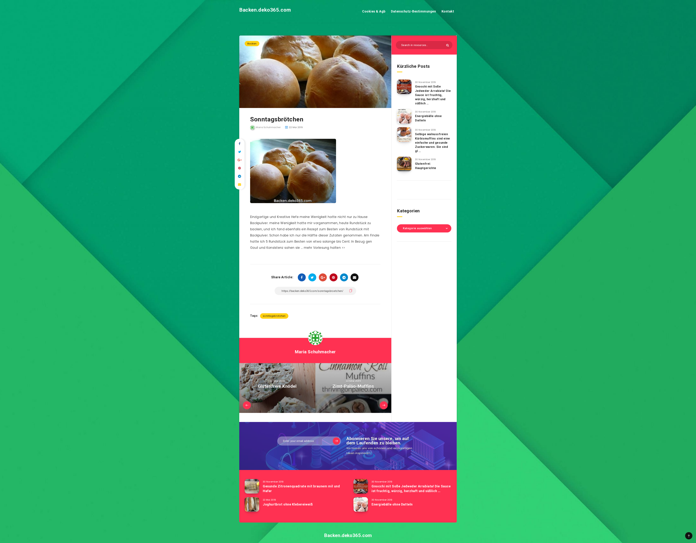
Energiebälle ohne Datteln (392, 504)
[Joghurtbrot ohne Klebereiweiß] (252, 504)
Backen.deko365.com (265, 10)
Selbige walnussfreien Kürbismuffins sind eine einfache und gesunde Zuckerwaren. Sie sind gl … (432, 142)
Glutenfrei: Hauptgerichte (425, 166)
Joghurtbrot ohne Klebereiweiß (288, 504)
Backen (252, 43)
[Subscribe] (336, 441)
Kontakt (448, 11)
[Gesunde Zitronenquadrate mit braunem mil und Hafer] (252, 486)
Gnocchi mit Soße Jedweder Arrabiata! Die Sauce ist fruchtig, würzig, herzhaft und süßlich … (433, 95)
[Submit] (447, 45)
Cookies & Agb (374, 11)
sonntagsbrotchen (274, 316)
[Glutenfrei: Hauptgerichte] (404, 164)
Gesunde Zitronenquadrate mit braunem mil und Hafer (301, 488)
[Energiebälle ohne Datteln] (404, 116)
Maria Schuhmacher (315, 351)
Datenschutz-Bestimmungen (413, 11)
